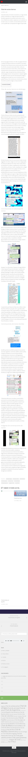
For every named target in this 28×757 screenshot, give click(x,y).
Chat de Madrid (16, 480)
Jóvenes (4, 657)
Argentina (3, 706)
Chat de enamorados (12, 718)
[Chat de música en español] (7, 544)
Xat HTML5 (17, 483)
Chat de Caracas (4, 480)
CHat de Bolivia (14, 712)
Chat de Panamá (15, 728)
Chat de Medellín (10, 724)
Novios (3, 660)
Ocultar (8, 84)
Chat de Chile (21, 714)
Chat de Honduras (10, 720)
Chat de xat (11, 736)
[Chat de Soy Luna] (20, 493)
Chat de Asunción (23, 710)
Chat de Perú (10, 730)
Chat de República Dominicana (10, 730)
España (7, 739)
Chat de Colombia (7, 716)
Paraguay (24, 739)
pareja (2, 742)
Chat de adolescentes (13, 706)
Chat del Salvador (15, 722)
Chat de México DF (19, 726)
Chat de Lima (10, 480)
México (21, 739)
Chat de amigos (9, 478)
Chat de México (7, 725)
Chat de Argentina (12, 710)
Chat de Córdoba (17, 716)
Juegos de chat (11, 483)
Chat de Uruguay (11, 733)
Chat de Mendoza (20, 724)
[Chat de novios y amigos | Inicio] (2, 2)
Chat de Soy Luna (18, 498)
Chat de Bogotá (5, 712)
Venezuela (6, 742)
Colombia (3, 740)
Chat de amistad (16, 478)
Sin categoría (5, 667)
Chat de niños (5, 728)
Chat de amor (22, 478)
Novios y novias (5, 663)
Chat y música (5, 654)
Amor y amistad (5, 5)
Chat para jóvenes (5, 483)
